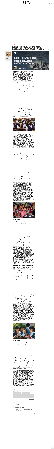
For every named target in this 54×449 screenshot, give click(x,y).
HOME (3, 6)
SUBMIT (31, 399)
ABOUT (50, 6)
